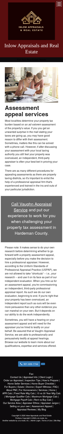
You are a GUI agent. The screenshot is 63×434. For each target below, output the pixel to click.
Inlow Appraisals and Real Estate (31, 49)
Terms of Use (47, 420)
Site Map (57, 420)
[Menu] (59, 3)
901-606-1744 (31, 364)
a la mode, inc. (23, 420)
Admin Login (35, 420)
